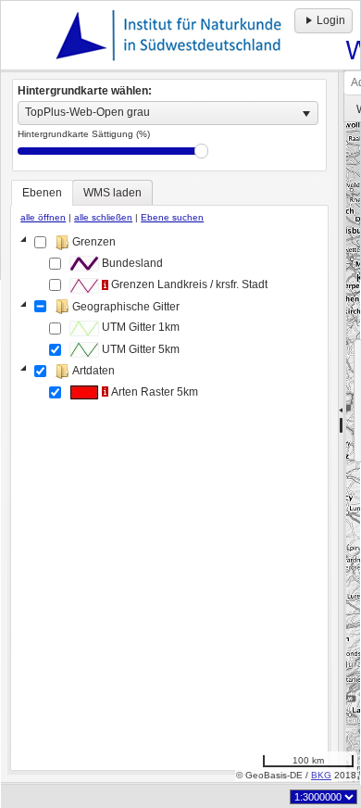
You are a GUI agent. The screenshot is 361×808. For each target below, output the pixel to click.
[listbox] (168, 113)
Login (331, 20)
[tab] (42, 193)
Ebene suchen (172, 217)
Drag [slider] (201, 151)
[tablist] (169, 475)
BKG (321, 775)
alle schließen (103, 217)
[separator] (341, 427)
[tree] (169, 498)
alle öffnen (43, 217)
